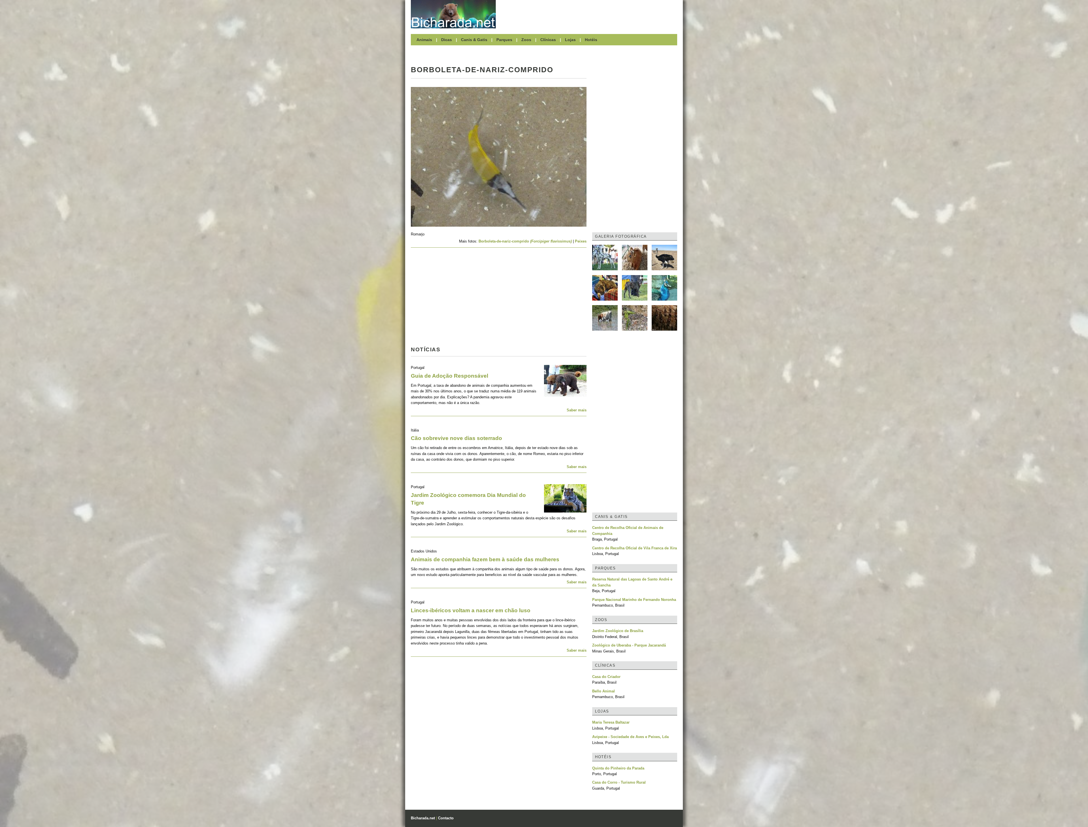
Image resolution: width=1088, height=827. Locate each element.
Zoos (526, 39)
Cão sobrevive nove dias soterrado (456, 438)
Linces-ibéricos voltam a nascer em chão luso (470, 610)
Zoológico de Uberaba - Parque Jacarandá (629, 645)
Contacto (446, 818)
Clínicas (548, 39)
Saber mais (576, 410)
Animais (424, 39)
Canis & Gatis (474, 39)
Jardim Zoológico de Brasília (617, 631)
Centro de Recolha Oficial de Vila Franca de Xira (634, 548)
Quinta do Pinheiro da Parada (618, 768)
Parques (504, 39)
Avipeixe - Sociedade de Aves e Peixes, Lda (630, 737)
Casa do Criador (606, 677)
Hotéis (591, 39)
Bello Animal (603, 691)
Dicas (446, 39)
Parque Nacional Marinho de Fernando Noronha (634, 600)
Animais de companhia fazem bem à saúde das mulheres (485, 559)
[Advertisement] (589, 14)
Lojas (570, 39)
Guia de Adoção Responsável (449, 376)
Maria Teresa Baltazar (611, 722)
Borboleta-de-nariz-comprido (525, 241)
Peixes (580, 241)
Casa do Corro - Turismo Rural (619, 782)
